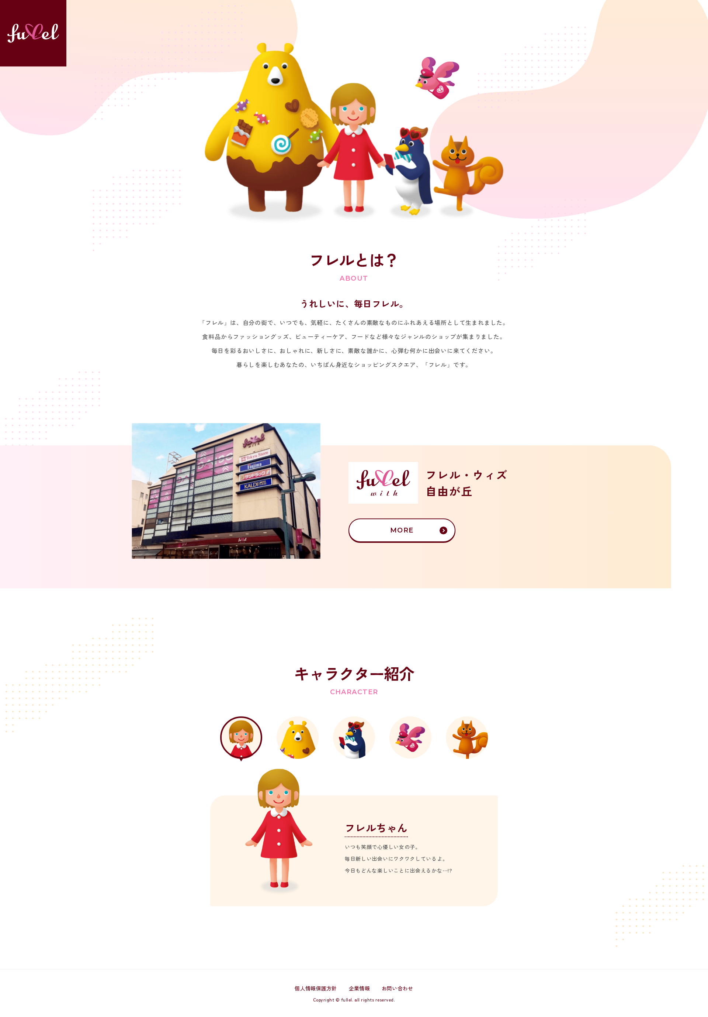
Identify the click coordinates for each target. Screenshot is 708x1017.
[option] (354, 837)
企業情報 (359, 988)
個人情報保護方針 (316, 988)
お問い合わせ (397, 988)
